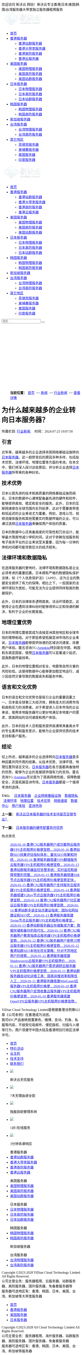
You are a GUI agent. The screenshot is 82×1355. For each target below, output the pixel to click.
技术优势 (43, 801)
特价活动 (17, 1048)
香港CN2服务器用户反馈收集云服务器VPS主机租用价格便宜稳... (45, 991)
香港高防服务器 (30, 53)
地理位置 (27, 801)
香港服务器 (18, 38)
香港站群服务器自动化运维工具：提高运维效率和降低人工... (45, 976)
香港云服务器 (29, 58)
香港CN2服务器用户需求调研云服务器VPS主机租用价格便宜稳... (43, 966)
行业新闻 (60, 393)
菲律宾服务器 (29, 144)
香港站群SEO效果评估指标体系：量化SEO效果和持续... (45, 855)
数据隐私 (71, 795)
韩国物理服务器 (30, 109)
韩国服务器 (18, 104)
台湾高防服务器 (30, 134)
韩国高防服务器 (30, 114)
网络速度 (60, 801)
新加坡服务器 (20, 119)
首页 (13, 33)
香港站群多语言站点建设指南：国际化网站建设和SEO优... (44, 910)
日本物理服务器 (30, 89)
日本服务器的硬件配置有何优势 (39, 828)
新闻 (44, 393)
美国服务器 (18, 64)
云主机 (15, 1053)
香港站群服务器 (30, 43)
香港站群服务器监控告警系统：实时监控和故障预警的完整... (44, 870)
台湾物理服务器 (30, 129)
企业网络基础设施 (47, 795)
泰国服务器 (27, 155)
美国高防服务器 (30, 74)
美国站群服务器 (30, 79)
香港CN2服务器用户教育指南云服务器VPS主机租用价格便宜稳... (45, 935)
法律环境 (10, 801)
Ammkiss (43, 648)
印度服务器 (27, 160)
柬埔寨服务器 (29, 149)
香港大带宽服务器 (32, 48)
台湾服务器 (18, 124)
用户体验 (18, 806)
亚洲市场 (35, 806)
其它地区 (17, 139)
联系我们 (17, 1064)
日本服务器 (18, 84)
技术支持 (17, 1058)
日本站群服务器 (30, 99)
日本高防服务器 (30, 94)
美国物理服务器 (30, 69)
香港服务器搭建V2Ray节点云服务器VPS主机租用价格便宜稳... (45, 895)
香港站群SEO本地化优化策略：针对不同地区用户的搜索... (44, 951)
